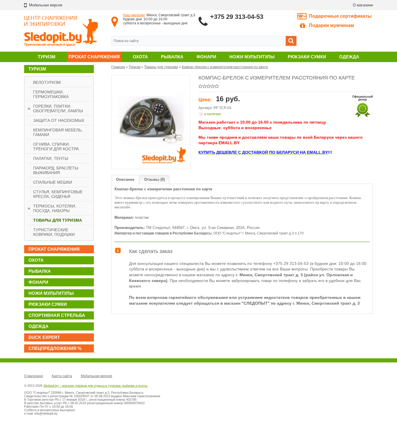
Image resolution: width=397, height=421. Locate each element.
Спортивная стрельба (56, 315)
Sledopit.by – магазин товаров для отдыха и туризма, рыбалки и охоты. (95, 385)
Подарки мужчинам (331, 25)
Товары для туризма (57, 220)
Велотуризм (47, 82)
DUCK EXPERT (44, 337)
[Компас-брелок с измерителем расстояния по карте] (151, 122)
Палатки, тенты (50, 158)
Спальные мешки (52, 182)
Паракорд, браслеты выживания (55, 170)
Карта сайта (62, 376)
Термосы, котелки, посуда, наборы (54, 208)
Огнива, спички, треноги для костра (56, 146)
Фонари (206, 56)
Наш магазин (134, 15)
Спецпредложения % (54, 348)
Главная (118, 67)
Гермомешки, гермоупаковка (51, 94)
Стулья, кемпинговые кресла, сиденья (58, 194)
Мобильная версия (96, 376)
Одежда (349, 56)
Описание (125, 179)
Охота (140, 56)
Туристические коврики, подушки (54, 232)
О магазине (363, 5)
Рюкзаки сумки (307, 56)
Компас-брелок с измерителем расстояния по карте (225, 67)
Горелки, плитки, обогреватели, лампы (58, 108)
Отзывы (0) (154, 179)
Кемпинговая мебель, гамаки (58, 132)
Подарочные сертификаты (340, 16)
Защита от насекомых (58, 120)
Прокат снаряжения (94, 56)
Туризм (47, 56)
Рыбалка (172, 56)
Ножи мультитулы (252, 56)
